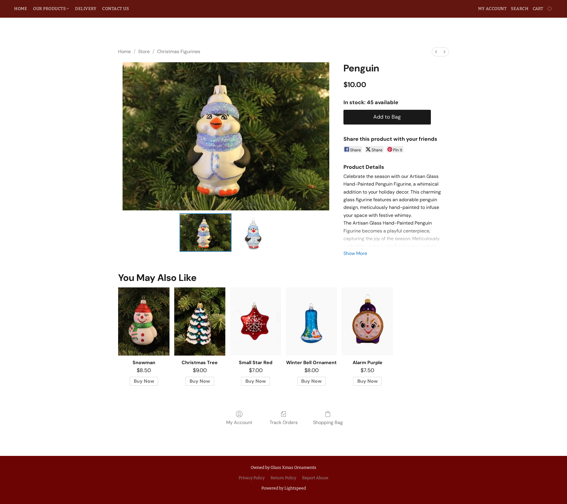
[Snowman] (143, 321)
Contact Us (115, 8)
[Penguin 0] (206, 232)
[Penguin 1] (253, 232)
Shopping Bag (328, 422)
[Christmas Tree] (199, 321)
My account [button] (492, 8)
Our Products (50, 8)
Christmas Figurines (178, 51)
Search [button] (519, 8)
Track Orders (284, 422)
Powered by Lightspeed (283, 488)
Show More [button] (355, 253)
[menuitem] (436, 52)
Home (124, 51)
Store (144, 51)
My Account (239, 422)
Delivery (85, 8)
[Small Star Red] (255, 321)
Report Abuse (315, 477)
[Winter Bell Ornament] (311, 321)
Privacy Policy (252, 477)
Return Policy (283, 477)
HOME (20, 8)
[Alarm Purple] (367, 321)
